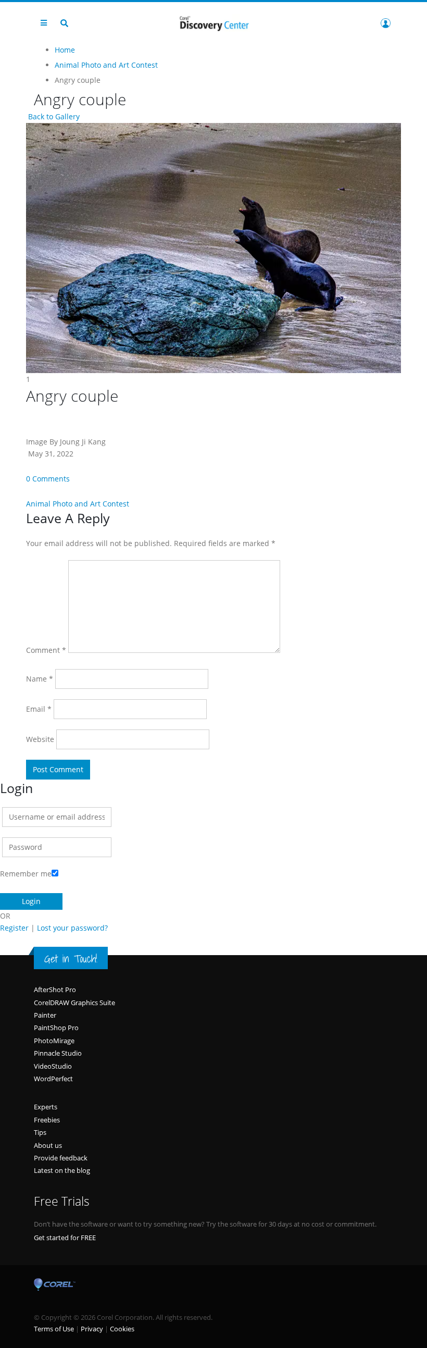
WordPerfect (53, 1078)
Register (14, 928)
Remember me (26, 874)
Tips (40, 1132)
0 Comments (48, 479)
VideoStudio (53, 1066)
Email (39, 709)
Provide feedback (60, 1158)
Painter (45, 1015)
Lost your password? (72, 928)
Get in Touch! (70, 958)
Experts (45, 1106)
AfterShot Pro (55, 989)
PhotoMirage (54, 1040)
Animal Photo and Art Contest (77, 504)
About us (48, 1145)
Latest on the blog (62, 1170)
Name (39, 679)
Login (385, 23)
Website (40, 739)
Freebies (47, 1119)
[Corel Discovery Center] (213, 22)
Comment (46, 650)
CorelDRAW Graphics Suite (74, 1002)
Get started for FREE (65, 1237)
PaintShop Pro (56, 1027)
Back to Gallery (53, 116)
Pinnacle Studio (58, 1053)
